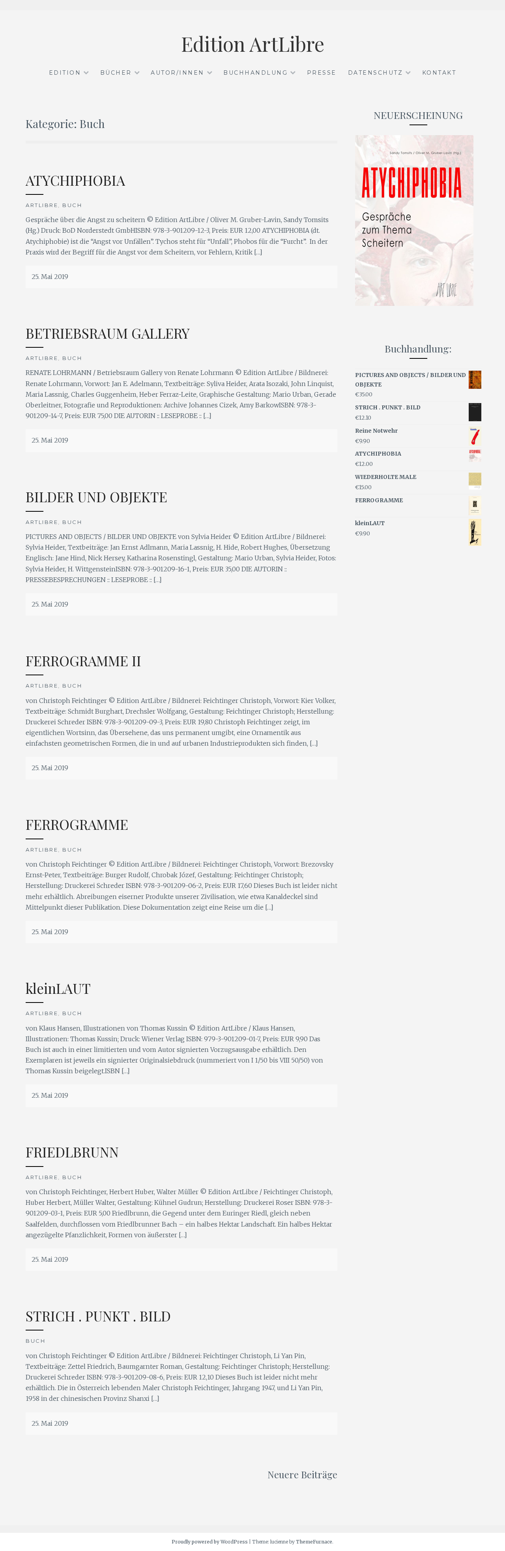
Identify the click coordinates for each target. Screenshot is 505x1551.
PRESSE (322, 72)
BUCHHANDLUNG (255, 72)
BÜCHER (116, 72)
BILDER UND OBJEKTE (96, 496)
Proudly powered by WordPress (210, 1542)
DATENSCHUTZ (375, 72)
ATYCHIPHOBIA (75, 180)
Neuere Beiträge (302, 1474)
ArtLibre (42, 205)
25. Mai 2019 (50, 277)
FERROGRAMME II (83, 660)
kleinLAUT (58, 988)
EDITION (65, 72)
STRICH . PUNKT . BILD (98, 1315)
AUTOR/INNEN (177, 72)
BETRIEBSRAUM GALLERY (108, 333)
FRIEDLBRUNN (72, 1151)
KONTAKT (439, 72)
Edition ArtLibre (252, 43)
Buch (72, 205)
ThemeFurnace (314, 1542)
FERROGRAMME (77, 824)
